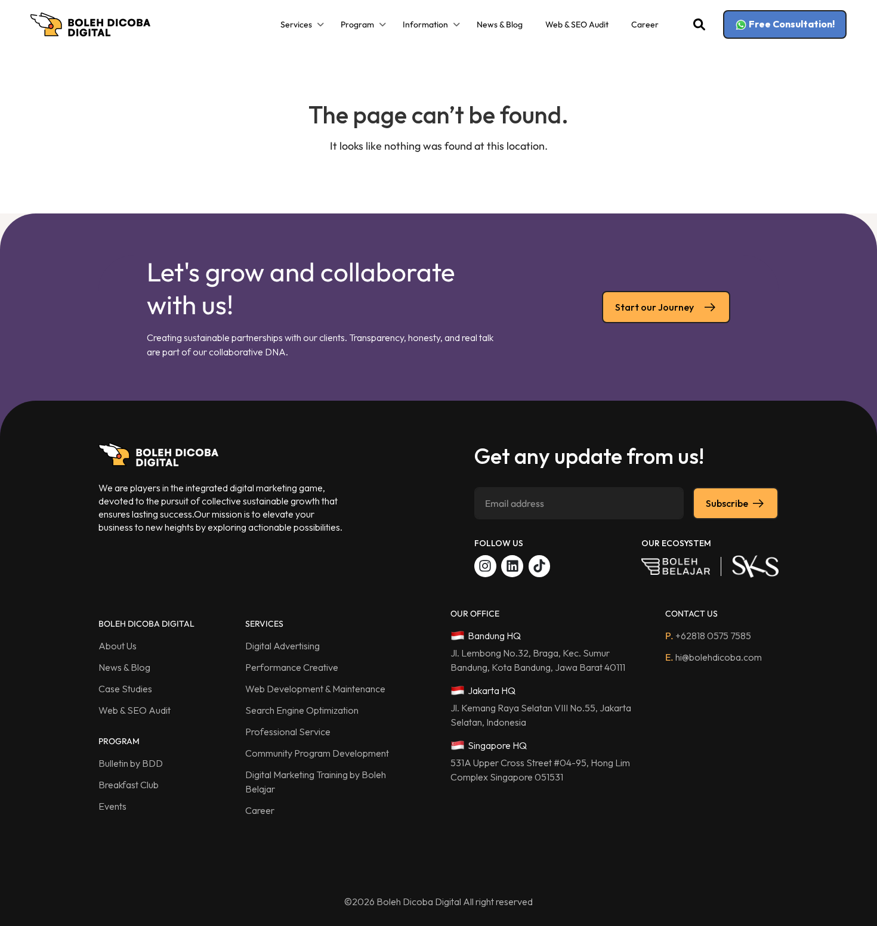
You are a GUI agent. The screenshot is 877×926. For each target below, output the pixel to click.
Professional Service (288, 732)
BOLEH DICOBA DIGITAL (146, 623)
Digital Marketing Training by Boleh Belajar (315, 782)
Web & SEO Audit (577, 24)
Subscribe (727, 503)
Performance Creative (291, 667)
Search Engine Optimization (302, 710)
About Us (117, 646)
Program (357, 24)
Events (112, 806)
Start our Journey (654, 307)
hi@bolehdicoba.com (713, 657)
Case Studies (125, 689)
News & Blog (500, 24)
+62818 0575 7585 (708, 636)
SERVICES (264, 623)
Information (425, 24)
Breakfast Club (128, 785)
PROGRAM (119, 741)
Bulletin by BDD (130, 763)
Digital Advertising (282, 646)
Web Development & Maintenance (315, 689)
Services (296, 24)
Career (645, 24)
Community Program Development (317, 753)
